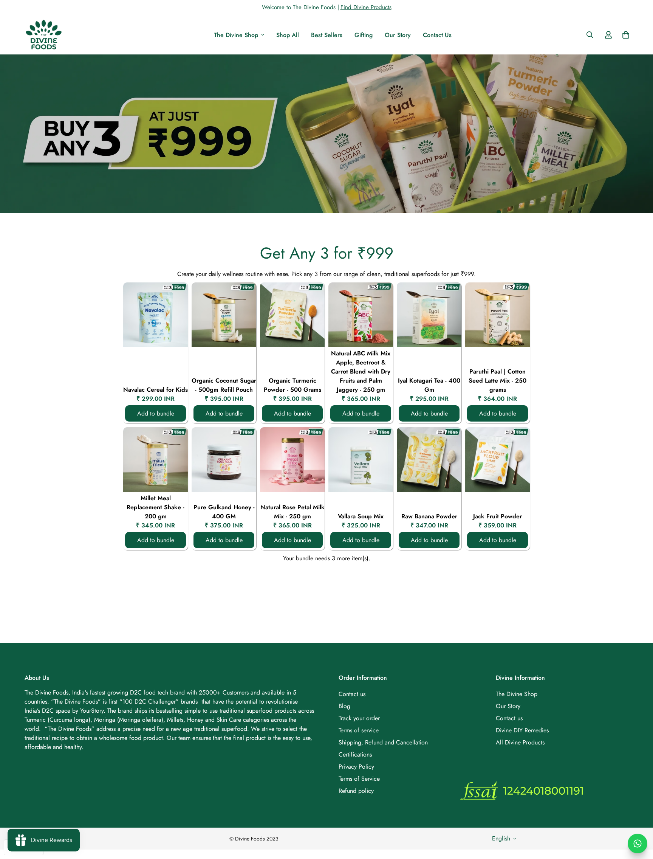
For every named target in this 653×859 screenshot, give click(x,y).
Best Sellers (326, 35)
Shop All (287, 35)
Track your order (359, 718)
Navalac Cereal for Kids (155, 389)
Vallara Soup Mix (361, 516)
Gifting (363, 35)
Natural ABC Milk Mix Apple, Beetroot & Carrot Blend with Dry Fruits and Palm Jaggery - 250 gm (360, 371)
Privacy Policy (356, 766)
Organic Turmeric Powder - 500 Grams (292, 385)
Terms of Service (359, 778)
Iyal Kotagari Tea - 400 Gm (429, 385)
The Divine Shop (236, 35)
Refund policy (356, 790)
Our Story (398, 35)
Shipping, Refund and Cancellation (383, 742)
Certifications (355, 754)
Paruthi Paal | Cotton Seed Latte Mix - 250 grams (497, 380)
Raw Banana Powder (429, 516)
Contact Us (437, 35)
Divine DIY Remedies (522, 730)
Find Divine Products (365, 7)
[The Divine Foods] (43, 34)
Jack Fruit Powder (497, 516)
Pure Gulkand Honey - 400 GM (224, 512)
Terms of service (359, 730)
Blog (344, 706)
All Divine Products (520, 742)
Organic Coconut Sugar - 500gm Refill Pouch (224, 385)
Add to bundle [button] (155, 413)
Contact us (352, 694)
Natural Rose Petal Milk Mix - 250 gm (292, 512)
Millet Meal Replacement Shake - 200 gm (155, 507)
